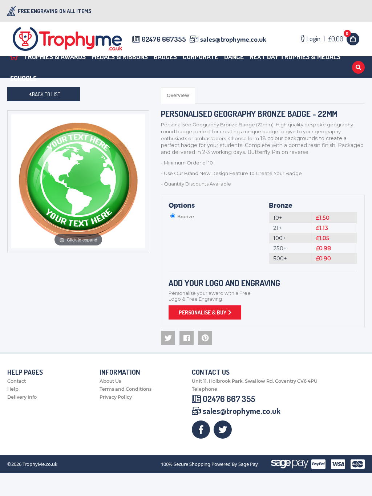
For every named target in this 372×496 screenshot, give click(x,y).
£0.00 (338, 38)
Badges (165, 56)
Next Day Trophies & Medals (295, 56)
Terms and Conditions (125, 389)
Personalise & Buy (202, 312)
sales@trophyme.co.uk (233, 39)
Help (13, 389)
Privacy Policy (116, 397)
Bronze (280, 205)
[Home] (14, 56)
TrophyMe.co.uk (40, 464)
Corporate (200, 56)
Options (182, 205)
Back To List (46, 94)
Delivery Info (22, 397)
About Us (110, 381)
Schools (23, 78)
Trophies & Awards (55, 56)
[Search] (358, 67)
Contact (16, 381)
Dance (234, 56)
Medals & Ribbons (120, 56)
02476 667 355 (229, 399)
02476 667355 (164, 39)
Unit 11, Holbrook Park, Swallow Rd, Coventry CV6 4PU (255, 381)
